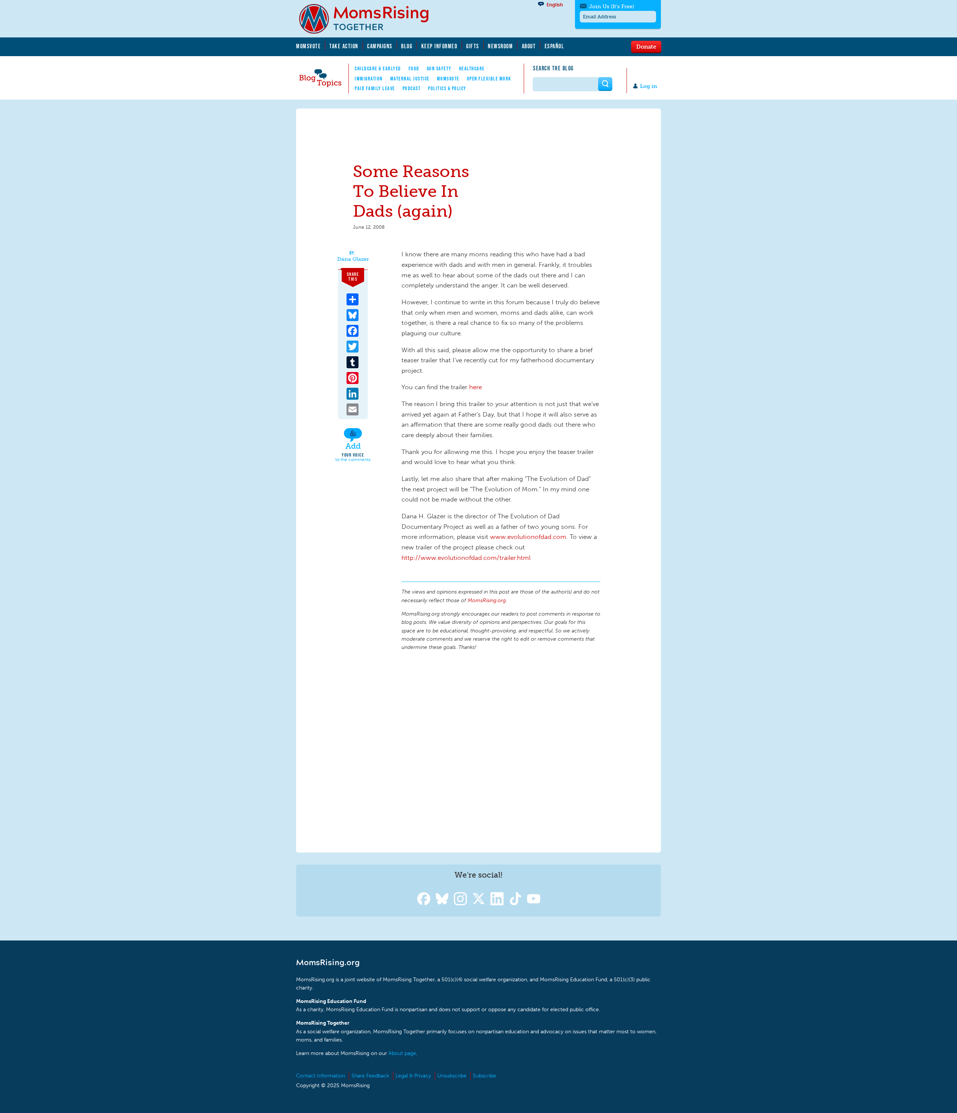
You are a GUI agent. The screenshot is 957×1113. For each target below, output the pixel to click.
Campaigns (380, 46)
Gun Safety (439, 68)
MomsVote (308, 46)
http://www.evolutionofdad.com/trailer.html (465, 557)
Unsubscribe (452, 1076)
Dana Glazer (353, 259)
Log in (648, 86)
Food (414, 68)
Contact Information (320, 1076)
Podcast (412, 88)
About (529, 46)
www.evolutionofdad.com (528, 536)
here (475, 387)
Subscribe (484, 1076)
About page (402, 1053)
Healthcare (472, 68)
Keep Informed (439, 46)
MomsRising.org (369, 18)
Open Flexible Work (489, 79)
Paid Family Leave (375, 88)
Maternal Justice (410, 79)
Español (554, 46)
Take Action (344, 46)
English (555, 4)
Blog (406, 46)
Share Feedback (370, 1076)
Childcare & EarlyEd (378, 68)
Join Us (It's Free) (611, 6)
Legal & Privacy (413, 1076)
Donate (646, 46)
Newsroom (500, 46)
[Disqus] (500, 750)
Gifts (472, 46)
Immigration (369, 79)
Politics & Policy (447, 88)
